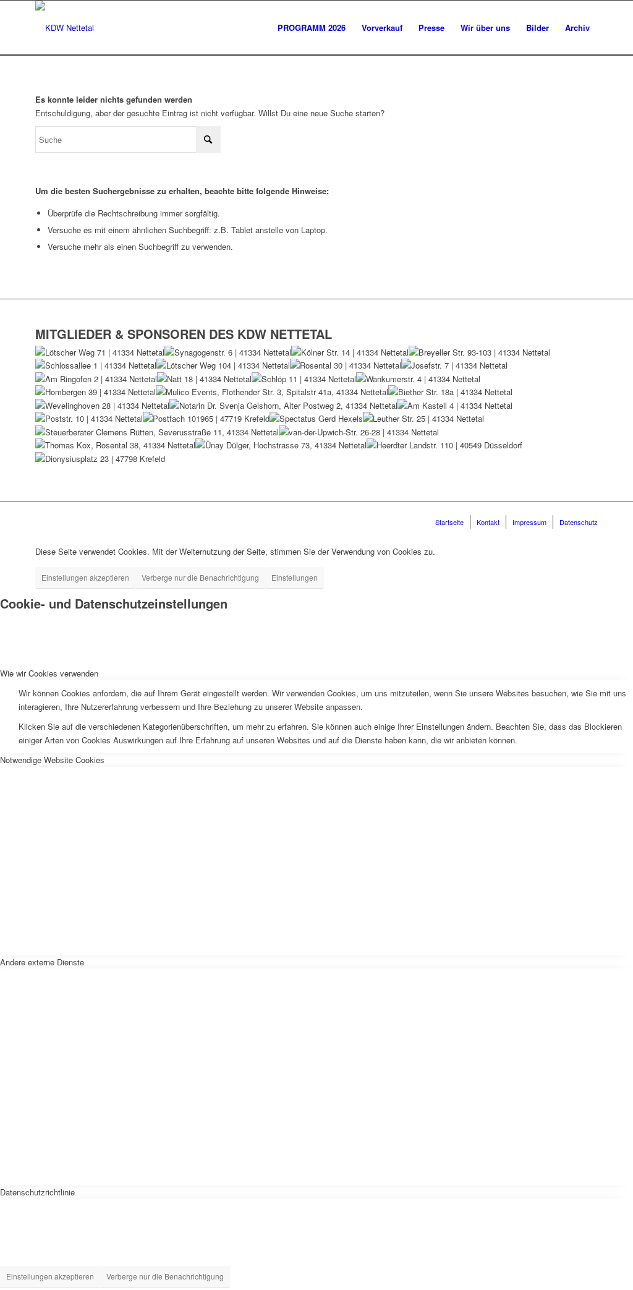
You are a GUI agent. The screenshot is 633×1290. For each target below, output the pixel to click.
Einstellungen (294, 577)
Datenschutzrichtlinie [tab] (37, 1192)
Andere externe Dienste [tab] (42, 962)
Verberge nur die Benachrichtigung (200, 577)
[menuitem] (312, 28)
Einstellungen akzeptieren (85, 577)
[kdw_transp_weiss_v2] (64, 28)
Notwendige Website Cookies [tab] (52, 760)
